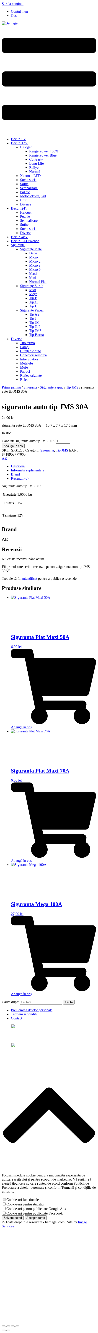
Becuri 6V (18, 139)
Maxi (33, 273)
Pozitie (25, 192)
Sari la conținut (12, 4)
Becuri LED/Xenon (25, 241)
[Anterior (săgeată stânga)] (3, 1330)
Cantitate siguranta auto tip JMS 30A (28, 441)
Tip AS (34, 314)
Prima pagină (11, 387)
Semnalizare (29, 188)
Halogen (26, 147)
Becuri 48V (19, 237)
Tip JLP (35, 326)
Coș (14, 15)
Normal (34, 172)
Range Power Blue (43, 155)
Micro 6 (35, 269)
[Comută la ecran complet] (8, 1326)
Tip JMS (35, 331)
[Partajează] (13, 1326)
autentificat (29, 578)
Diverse (25, 204)
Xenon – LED (30, 176)
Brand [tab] (15, 474)
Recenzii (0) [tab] (19, 478)
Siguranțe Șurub (31, 286)
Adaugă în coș (13, 446)
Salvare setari (13, 1218)
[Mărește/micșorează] (3, 1326)
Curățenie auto (30, 351)
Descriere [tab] (18, 466)
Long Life (36, 163)
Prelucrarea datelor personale (31, 1010)
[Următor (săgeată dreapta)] (8, 1330)
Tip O (33, 302)
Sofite (24, 184)
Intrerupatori (29, 359)
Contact (16, 1018)
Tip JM (34, 322)
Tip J (32, 318)
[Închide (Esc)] (17, 1326)
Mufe (24, 367)
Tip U (33, 306)
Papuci (25, 371)
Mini (32, 278)
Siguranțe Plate (31, 249)
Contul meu (19, 11)
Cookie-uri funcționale (22, 1200)
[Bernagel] (10, 23)
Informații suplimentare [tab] (27, 470)
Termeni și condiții (24, 1014)
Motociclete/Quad (33, 196)
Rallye (34, 167)
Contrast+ (36, 159)
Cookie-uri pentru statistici (25, 1204)
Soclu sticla (28, 180)
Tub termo (27, 343)
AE (4, 458)
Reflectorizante (31, 375)
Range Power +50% (43, 151)
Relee (24, 380)
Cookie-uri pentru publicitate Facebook (34, 1213)
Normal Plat (37, 282)
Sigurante (18, 245)
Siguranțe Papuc (32, 310)
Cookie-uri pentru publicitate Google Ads (36, 1209)
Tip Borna (36, 335)
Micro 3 (35, 265)
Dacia (33, 253)
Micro (33, 257)
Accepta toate (35, 1218)
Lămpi (24, 347)
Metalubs (26, 363)
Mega (33, 294)
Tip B (33, 298)
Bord (23, 200)
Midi (32, 290)
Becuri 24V (19, 208)
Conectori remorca (33, 355)
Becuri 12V (19, 143)
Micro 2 (35, 261)
